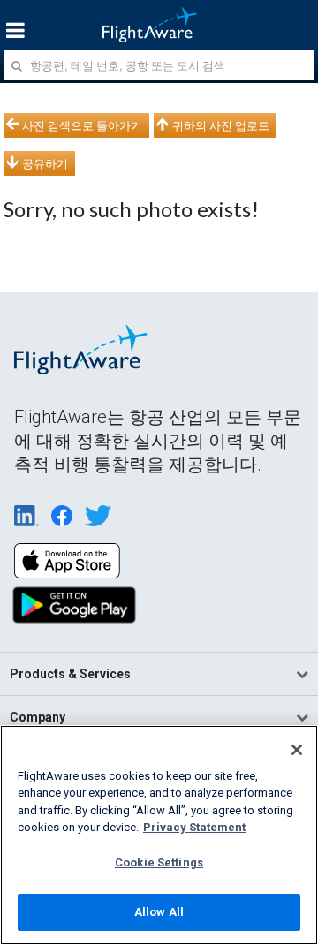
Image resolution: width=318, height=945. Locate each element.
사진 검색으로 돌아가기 (82, 125)
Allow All (159, 912)
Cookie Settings (159, 862)
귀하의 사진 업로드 (220, 125)
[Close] (296, 749)
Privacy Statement (194, 827)
